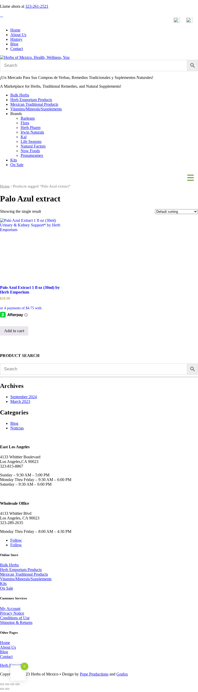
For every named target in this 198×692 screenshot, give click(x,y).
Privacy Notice (12, 613)
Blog (14, 44)
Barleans (28, 118)
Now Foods (30, 151)
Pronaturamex (32, 155)
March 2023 (20, 401)
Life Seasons (31, 141)
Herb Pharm (30, 127)
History (16, 39)
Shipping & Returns (16, 622)
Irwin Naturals (32, 132)
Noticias (17, 428)
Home (15, 30)
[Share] (12, 684)
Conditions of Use (15, 618)
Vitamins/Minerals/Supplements (36, 109)
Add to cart (14, 331)
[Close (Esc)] (17, 684)
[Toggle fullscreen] (7, 684)
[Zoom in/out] (2, 684)
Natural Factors (33, 146)
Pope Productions (94, 674)
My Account (10, 608)
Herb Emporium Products (31, 99)
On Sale (16, 164)
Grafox (122, 674)
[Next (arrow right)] (7, 689)
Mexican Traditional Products (34, 104)
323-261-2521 (36, 6)
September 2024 (23, 397)
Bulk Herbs (19, 95)
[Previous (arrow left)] (2, 689)
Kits (13, 160)
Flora (25, 123)
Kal (24, 137)
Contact (16, 48)
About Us (18, 34)
